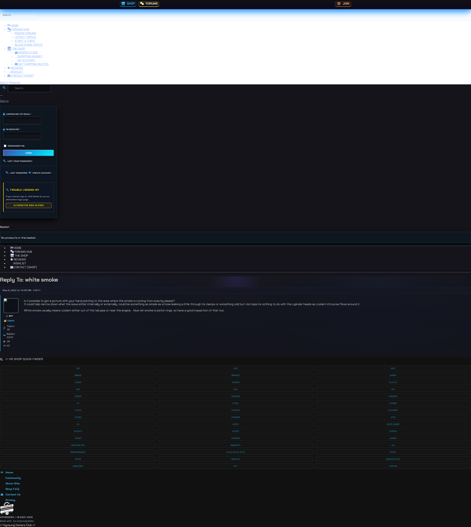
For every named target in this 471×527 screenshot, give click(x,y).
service (235, 459)
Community (13, 478)
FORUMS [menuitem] (151, 4)
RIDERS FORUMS (25, 33)
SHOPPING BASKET (30, 56)
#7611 (36, 290)
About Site (13, 483)
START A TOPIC (25, 41)
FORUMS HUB (20, 29)
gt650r (235, 417)
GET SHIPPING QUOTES (33, 64)
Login (29, 153)
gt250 (78, 410)
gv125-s (78, 431)
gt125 (235, 403)
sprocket (78, 466)
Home (9, 472)
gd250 (78, 396)
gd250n (235, 396)
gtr (393, 417)
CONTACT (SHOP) (22, 76)
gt (78, 403)
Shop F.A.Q (12, 489)
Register (15, 82)
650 (393, 368)
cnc (78, 389)
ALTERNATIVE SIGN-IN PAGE (29, 205)
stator (393, 466)
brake (78, 375)
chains (235, 382)
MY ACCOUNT (26, 60)
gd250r (393, 396)
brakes (235, 375)
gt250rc (393, 410)
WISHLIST (16, 72)
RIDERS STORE (28, 52)
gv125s (393, 431)
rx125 (78, 459)
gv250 (78, 438)
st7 (235, 466)
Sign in (4, 82)
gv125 (235, 424)
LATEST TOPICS (25, 37)
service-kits (393, 459)
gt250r (235, 410)
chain (78, 382)
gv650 (393, 438)
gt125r (393, 403)
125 (78, 368)
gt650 (78, 417)
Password (12, 129)
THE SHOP (18, 49)
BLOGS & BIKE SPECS (29, 45)
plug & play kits (236, 452)
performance (78, 452)
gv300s (235, 438)
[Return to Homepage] (7, 508)
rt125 (393, 452)
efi (393, 389)
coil (235, 389)
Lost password (18, 173)
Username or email (17, 114)
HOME (14, 25)
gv (78, 424)
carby (393, 375)
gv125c (235, 431)
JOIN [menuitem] (345, 4)
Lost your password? (20, 161)
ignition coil (78, 445)
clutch (393, 382)
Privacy (10, 500)
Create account (42, 173)
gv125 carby (393, 424)
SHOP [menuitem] (130, 4)
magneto (235, 445)
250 (236, 368)
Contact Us (13, 494)
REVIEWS (16, 68)
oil (393, 445)
